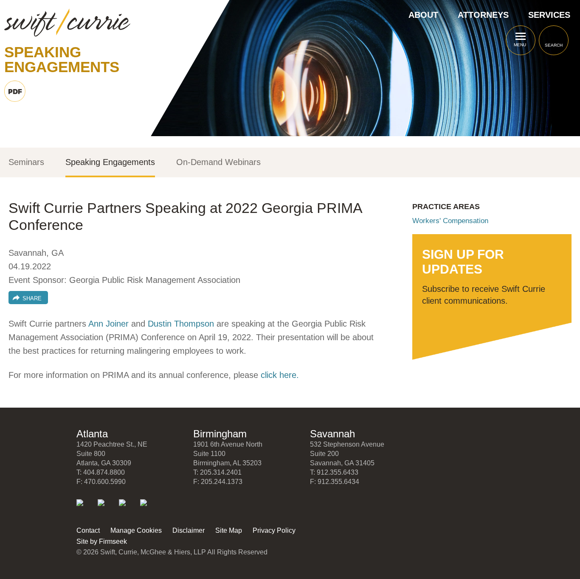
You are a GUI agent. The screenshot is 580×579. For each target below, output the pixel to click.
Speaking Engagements (110, 162)
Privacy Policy (274, 530)
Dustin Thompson (181, 323)
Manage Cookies (136, 530)
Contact (88, 530)
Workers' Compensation (450, 221)
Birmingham (220, 433)
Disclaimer (188, 530)
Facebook (128, 508)
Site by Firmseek (101, 541)
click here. (280, 375)
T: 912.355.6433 (334, 472)
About (423, 15)
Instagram (149, 508)
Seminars (26, 162)
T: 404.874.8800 (100, 472)
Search (554, 45)
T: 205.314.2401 (217, 472)
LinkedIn (85, 508)
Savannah (332, 433)
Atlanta (92, 433)
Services (549, 15)
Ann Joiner (108, 323)
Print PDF (14, 91)
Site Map (228, 530)
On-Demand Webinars (218, 162)
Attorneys (483, 15)
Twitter (107, 508)
